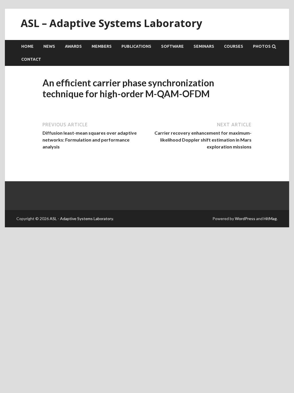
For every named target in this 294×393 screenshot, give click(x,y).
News (49, 46)
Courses (233, 46)
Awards (73, 46)
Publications (136, 46)
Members (102, 46)
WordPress (245, 218)
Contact (31, 59)
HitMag (270, 218)
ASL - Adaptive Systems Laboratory (81, 218)
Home (27, 46)
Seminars (204, 46)
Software (172, 46)
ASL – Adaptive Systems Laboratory (111, 23)
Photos (262, 46)
